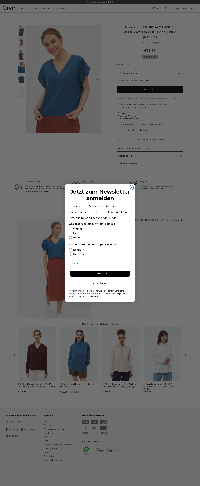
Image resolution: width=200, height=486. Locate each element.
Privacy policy (118, 293)
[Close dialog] (131, 187)
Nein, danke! (100, 283)
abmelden (94, 296)
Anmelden (100, 273)
